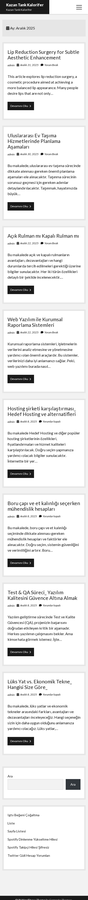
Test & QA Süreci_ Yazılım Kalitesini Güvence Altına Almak (42, 595)
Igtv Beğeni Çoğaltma (23, 815)
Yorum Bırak (51, 65)
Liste (11, 823)
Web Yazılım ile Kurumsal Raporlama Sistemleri (35, 322)
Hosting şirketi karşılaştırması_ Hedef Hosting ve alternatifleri (42, 411)
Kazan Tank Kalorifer (25, 5)
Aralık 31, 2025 (29, 65)
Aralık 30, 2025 (29, 154)
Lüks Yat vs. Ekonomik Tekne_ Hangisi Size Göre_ (40, 684)
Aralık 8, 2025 (28, 421)
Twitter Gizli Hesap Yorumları (29, 855)
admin (11, 65)
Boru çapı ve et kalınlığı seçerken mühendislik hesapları (44, 506)
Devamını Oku (22, 107)
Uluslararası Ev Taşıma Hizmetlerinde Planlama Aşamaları (34, 140)
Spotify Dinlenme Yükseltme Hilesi (32, 839)
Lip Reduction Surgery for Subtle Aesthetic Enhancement (43, 54)
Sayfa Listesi (17, 831)
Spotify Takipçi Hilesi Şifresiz (28, 847)
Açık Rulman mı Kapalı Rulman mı (43, 236)
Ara (10, 776)
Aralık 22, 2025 (29, 243)
